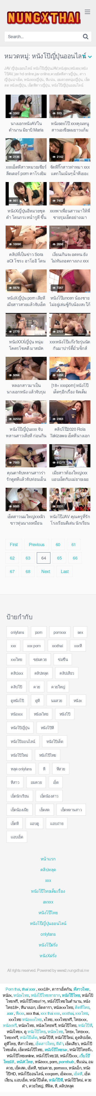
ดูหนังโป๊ (17, 700)
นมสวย (56, 700)
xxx (13, 645)
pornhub (66, 1061)
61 (73, 544)
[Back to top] (86, 1084)
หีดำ (59, 1043)
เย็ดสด (44, 809)
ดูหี (37, 700)
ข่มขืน (63, 659)
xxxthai (57, 645)
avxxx (48, 902)
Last (64, 571)
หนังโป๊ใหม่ (19, 755)
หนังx (78, 700)
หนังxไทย (41, 714)
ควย (36, 686)
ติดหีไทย (82, 1007)
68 (28, 571)
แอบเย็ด (17, 836)
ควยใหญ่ (58, 686)
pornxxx (60, 632)
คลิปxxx (17, 673)
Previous (37, 544)
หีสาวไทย (81, 989)
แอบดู (34, 823)
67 (12, 571)
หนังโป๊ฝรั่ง (48, 945)
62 (12, 558)
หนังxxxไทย (32, 1019)
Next (45, 571)
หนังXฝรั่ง (48, 955)
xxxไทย (16, 659)
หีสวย (61, 768)
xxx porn (34, 645)
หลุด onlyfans (21, 768)
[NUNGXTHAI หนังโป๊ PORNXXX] (42, 18)
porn (38, 632)
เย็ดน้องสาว (49, 796)
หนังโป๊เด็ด (54, 741)
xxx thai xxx (50, 1013)
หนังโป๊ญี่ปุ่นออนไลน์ (48, 923)
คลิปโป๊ (16, 686)
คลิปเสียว (66, 673)
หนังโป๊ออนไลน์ (23, 741)
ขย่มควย (40, 659)
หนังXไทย (24, 1061)
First (14, 544)
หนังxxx (16, 714)
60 (58, 544)
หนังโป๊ (64, 714)
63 (28, 558)
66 (75, 558)
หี (44, 768)
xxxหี (78, 645)
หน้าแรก (48, 859)
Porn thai (13, 989)
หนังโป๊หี (47, 727)
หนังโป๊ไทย (47, 755)
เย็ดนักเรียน (20, 796)
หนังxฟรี (10, 1025)
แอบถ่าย (56, 823)
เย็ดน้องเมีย (19, 809)
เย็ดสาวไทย (44, 1043)
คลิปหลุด (41, 673)
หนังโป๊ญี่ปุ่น (20, 727)
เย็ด (56, 782)
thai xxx (28, 989)
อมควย (36, 782)
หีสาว (15, 782)
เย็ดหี (14, 823)
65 (59, 558)
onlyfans (17, 632)
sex (80, 632)
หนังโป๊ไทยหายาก (45, 995)
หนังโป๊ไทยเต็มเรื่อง (48, 891)
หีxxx (20, 1013)
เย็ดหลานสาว (71, 809)
